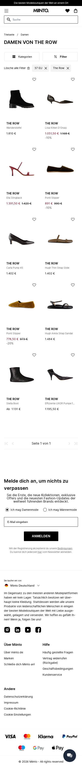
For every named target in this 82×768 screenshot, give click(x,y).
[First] (6, 443)
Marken (9, 658)
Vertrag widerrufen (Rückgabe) (55, 660)
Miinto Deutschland (22, 585)
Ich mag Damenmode (24, 510)
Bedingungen (65, 548)
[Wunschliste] (67, 11)
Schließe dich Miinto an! (19, 664)
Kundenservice (52, 674)
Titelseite (9, 35)
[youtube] (28, 630)
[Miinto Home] (41, 11)
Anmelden (41, 536)
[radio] (7, 510)
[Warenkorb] (75, 11)
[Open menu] (6, 11)
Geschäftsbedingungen (58, 668)
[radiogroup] (41, 510)
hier (40, 552)
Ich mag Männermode (62, 510)
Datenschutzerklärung (18, 696)
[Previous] (12, 443)
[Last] (75, 443)
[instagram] (7, 630)
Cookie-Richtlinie (15, 708)
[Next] (69, 443)
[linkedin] (17, 630)
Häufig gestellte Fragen (58, 652)
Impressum (11, 702)
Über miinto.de (13, 652)
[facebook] (38, 630)
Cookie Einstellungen (17, 714)
